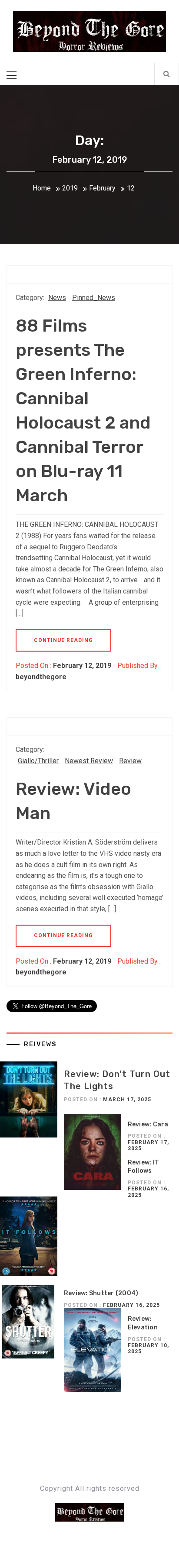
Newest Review (89, 761)
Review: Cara (148, 1124)
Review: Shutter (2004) (101, 1293)
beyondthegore (41, 677)
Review (130, 761)
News (57, 297)
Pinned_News (93, 297)
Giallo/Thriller (38, 761)
